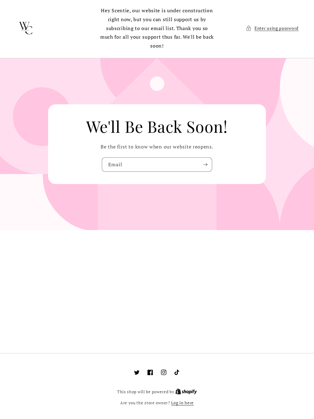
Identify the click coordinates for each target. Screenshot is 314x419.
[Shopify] (186, 391)
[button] (272, 28)
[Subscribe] (205, 164)
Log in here (182, 403)
